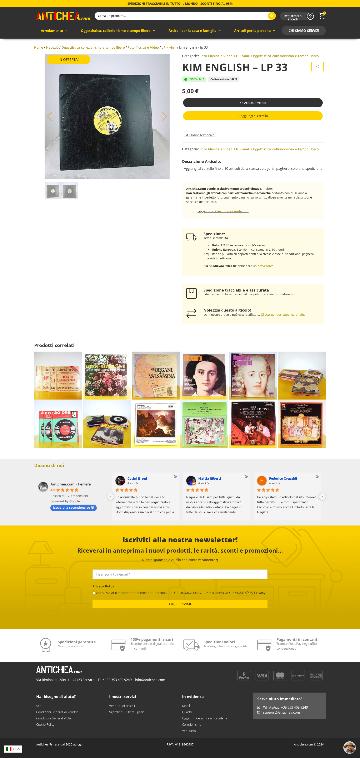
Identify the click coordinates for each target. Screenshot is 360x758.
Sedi (39, 706)
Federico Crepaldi (283, 478)
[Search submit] (272, 16)
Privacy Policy (103, 586)
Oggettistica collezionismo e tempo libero (93, 47)
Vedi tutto (189, 731)
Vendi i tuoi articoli (122, 706)
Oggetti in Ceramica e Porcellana (204, 718)
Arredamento (52, 30)
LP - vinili (169, 47)
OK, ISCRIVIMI (180, 604)
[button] (253, 115)
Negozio (52, 47)
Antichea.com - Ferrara (70, 484)
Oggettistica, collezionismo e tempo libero (116, 30)
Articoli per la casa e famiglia (192, 30)
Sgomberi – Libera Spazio (127, 712)
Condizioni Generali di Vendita (57, 712)
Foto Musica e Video (143, 47)
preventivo (265, 266)
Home (38, 47)
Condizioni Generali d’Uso (54, 718)
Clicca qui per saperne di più (282, 314)
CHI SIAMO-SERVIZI (304, 30)
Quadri (187, 712)
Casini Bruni (137, 478)
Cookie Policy (45, 724)
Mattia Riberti (209, 478)
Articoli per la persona (252, 30)
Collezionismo (191, 724)
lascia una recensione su (71, 507)
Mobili (186, 706)
